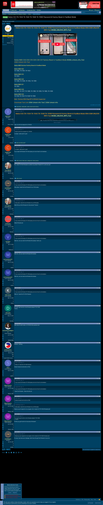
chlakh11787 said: (19, 147)
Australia (12, 321)
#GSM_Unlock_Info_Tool (75, 60)
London (12, 196)
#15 (99, 342)
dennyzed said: (18, 416)
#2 (99, 109)
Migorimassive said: (19, 433)
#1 (99, 26)
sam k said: (17, 398)
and (20, 142)
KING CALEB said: (19, 362)
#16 (99, 360)
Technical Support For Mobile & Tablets (13, 496)
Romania (12, 178)
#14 (99, 323)
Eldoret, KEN (11, 393)
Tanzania (12, 231)
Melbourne (11, 249)
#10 (99, 252)
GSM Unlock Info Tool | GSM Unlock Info (43, 102)
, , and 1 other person (27, 160)
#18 (99, 396)
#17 (99, 378)
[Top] (97, 499)
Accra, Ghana (11, 124)
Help (92, 499)
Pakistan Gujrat (10, 42)
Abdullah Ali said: (19, 111)
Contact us (78, 499)
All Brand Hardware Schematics (11, 497)
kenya (12, 303)
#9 (99, 234)
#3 (99, 127)
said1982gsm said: (19, 200)
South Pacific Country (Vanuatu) (11, 358)
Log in (9, 492)
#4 (99, 145)
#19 (99, 414)
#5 (99, 163)
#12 (99, 288)
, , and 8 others (27, 106)
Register (15, 492)
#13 (99, 305)
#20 (99, 432)
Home (95, 499)
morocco (12, 142)
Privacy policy (87, 499)
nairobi (12, 267)
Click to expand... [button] (57, 122)
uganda (12, 375)
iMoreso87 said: (18, 129)
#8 (99, 216)
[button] (17, 10)
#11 (99, 270)
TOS (82, 499)
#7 (99, 198)
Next (8, 23)
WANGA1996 (11, 340)
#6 (99, 181)
